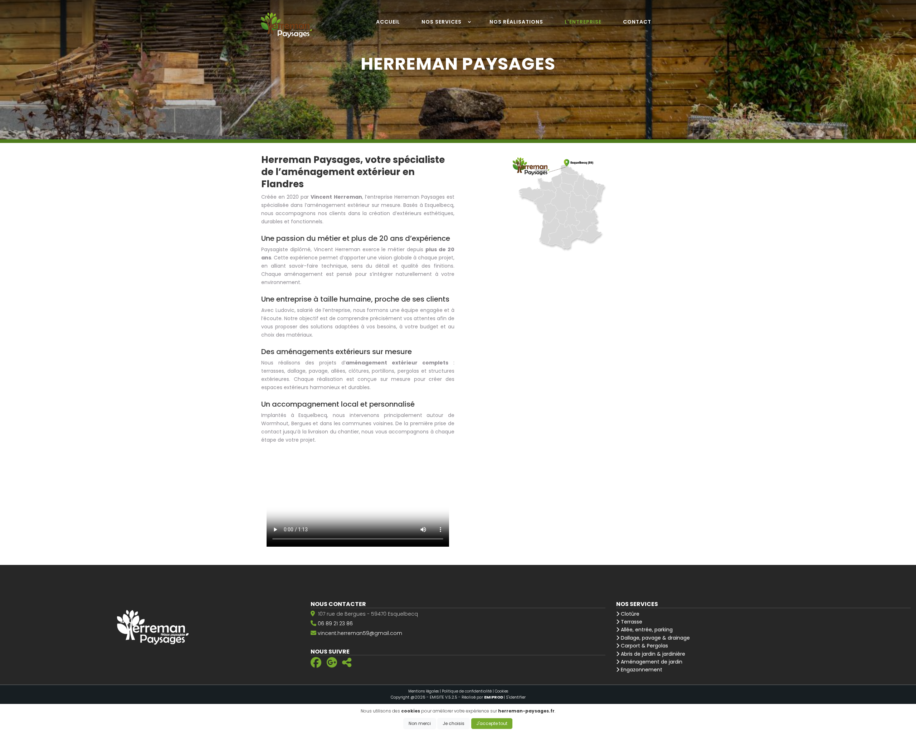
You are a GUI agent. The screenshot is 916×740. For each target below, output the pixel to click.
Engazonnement (640, 669)
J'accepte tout (491, 723)
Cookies (501, 691)
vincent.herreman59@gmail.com (360, 633)
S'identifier (516, 697)
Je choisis (453, 723)
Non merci (420, 723)
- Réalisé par (481, 697)
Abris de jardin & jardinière (652, 653)
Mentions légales (423, 691)
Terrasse (630, 621)
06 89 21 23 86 (335, 623)
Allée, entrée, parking (646, 629)
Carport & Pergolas (643, 645)
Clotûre (629, 613)
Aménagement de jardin (650, 661)
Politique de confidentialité (467, 691)
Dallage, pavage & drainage (654, 637)
